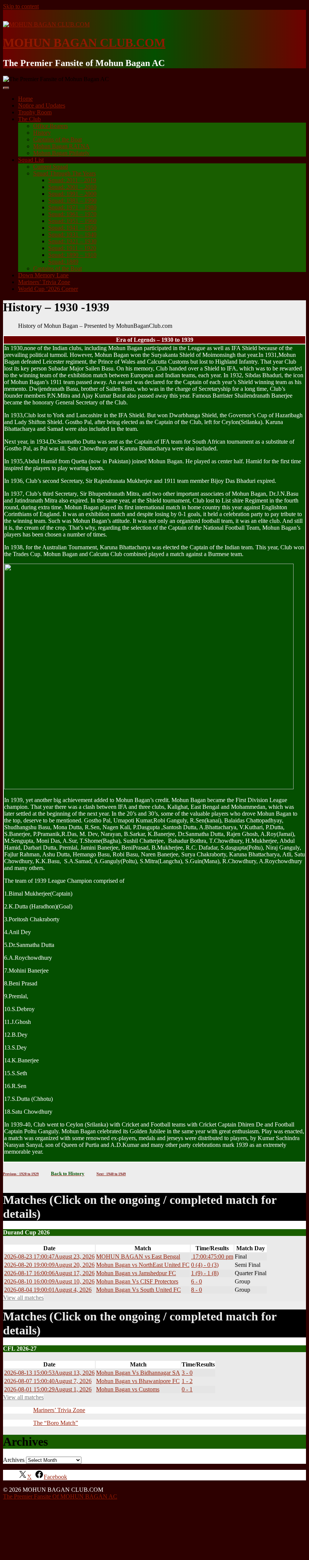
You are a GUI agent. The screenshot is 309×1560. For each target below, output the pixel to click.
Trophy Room (35, 112)
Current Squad (50, 166)
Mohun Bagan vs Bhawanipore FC (138, 1381)
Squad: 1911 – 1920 (72, 248)
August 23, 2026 (49, 1256)
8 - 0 (196, 1289)
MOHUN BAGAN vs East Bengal (138, 1256)
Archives (13, 1460)
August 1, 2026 (48, 1389)
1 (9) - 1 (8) (205, 1273)
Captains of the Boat (57, 139)
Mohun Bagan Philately (61, 153)
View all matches (23, 1297)
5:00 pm (212, 1256)
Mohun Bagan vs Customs (127, 1389)
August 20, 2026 (49, 1265)
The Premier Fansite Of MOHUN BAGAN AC (60, 1496)
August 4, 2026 (48, 1289)
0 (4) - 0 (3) (205, 1265)
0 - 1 (187, 1389)
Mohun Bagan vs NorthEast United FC (143, 1265)
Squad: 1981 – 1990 (72, 200)
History (42, 132)
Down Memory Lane (43, 275)
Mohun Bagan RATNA (61, 146)
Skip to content (21, 6)
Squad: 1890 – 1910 (72, 255)
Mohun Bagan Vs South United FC (138, 1289)
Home (25, 98)
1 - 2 (187, 1381)
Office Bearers (50, 126)
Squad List (31, 160)
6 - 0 (196, 1281)
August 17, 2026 (49, 1273)
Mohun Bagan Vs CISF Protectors (137, 1281)
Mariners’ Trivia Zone (44, 282)
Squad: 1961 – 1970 (72, 214)
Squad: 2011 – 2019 (72, 180)
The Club (29, 119)
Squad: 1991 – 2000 (72, 194)
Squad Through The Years (64, 173)
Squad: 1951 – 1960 (72, 221)
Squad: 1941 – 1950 (72, 227)
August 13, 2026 (49, 1372)
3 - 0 (187, 1372)
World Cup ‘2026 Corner (48, 289)
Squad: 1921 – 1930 (72, 241)
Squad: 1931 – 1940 (72, 234)
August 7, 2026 (48, 1381)
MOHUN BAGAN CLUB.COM (84, 42)
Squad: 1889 (63, 261)
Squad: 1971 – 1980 (72, 207)
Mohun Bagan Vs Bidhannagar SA (138, 1372)
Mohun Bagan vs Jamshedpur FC (136, 1273)
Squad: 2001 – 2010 (72, 187)
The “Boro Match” (55, 1423)
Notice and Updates (41, 105)
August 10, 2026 (49, 1281)
